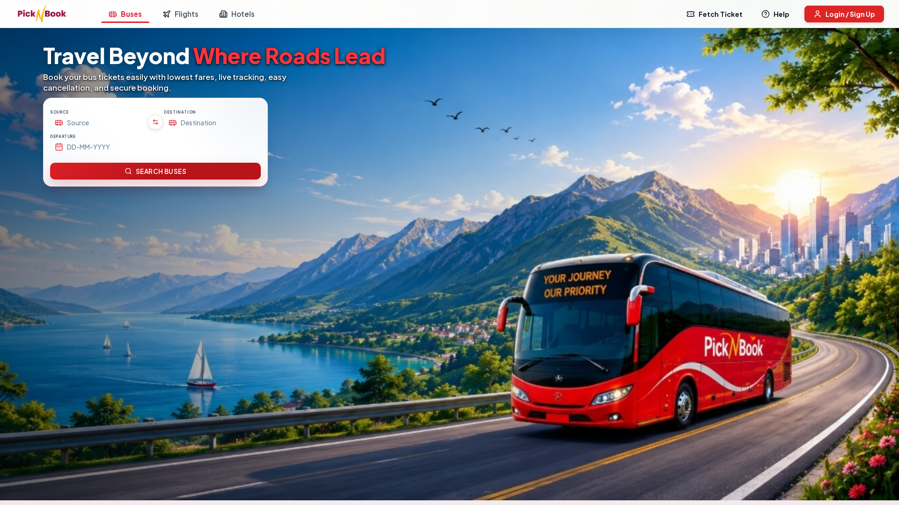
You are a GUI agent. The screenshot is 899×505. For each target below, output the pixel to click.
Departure (63, 136)
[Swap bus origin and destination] (155, 122)
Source (59, 112)
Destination (180, 112)
